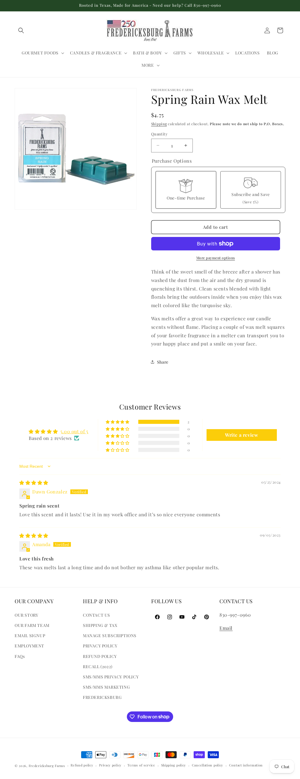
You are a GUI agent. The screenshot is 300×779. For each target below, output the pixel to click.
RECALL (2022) (97, 666)
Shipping (159, 123)
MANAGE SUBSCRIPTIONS (110, 635)
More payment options (215, 257)
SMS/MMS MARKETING (106, 687)
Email (226, 628)
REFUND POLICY (100, 656)
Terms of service (141, 765)
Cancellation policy (207, 765)
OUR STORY (26, 615)
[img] (33, 482)
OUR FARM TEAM (32, 625)
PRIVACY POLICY (100, 646)
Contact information (246, 765)
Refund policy (82, 765)
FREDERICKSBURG (102, 697)
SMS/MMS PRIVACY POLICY (111, 677)
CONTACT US (96, 615)
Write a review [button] (241, 435)
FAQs (20, 656)
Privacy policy (110, 765)
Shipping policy (173, 765)
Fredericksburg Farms (47, 765)
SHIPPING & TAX (100, 625)
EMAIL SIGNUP (30, 635)
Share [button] (162, 362)
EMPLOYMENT (29, 646)
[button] (21, 30)
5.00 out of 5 (74, 431)
